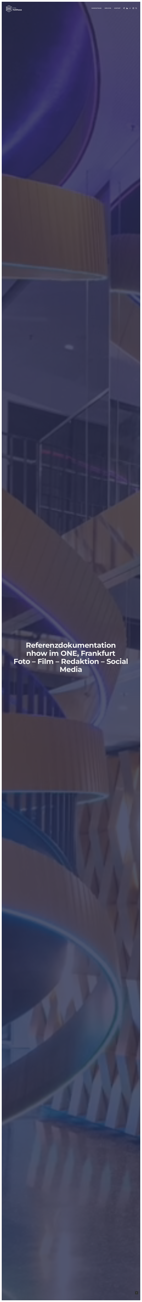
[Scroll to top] (136, 1293)
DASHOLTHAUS (97, 8)
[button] (124, 8)
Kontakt (117, 8)
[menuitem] (96, 8)
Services (108, 8)
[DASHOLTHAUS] (13, 8)
